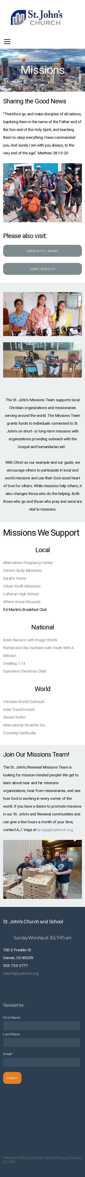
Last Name (11, 1034)
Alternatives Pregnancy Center (28, 562)
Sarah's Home (14, 578)
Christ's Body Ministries (23, 570)
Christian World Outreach (24, 701)
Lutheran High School (21, 594)
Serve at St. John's (42, 251)
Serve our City (42, 269)
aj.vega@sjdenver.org (55, 829)
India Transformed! (19, 709)
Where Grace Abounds (22, 601)
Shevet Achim (14, 717)
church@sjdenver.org (20, 973)
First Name (11, 1017)
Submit (12, 1078)
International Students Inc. (24, 725)
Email (7, 1054)
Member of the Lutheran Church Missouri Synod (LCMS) (42, 1159)
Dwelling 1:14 (14, 663)
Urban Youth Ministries (22, 586)
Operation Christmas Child (24, 671)
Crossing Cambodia (19, 733)
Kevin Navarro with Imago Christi (30, 640)
